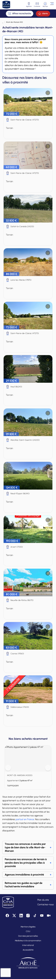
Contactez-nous (45, 904)
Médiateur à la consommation (28, 940)
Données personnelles (28, 936)
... (2, 22)
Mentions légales (28, 927)
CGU (28, 931)
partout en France (25, 819)
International (28, 945)
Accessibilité (28, 950)
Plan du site (43, 899)
